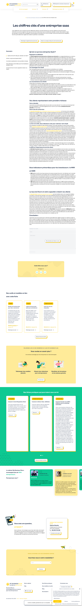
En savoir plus (41, 379)
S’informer (44, 9)
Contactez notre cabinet (66, 586)
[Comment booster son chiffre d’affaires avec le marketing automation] (65, 423)
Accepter (57, 601)
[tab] (41, 455)
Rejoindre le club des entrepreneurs (62, 3)
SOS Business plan (44, 4)
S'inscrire (41, 569)
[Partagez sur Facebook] (37, 272)
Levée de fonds (38, 17)
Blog (43, 589)
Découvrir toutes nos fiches (41, 460)
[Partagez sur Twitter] (45, 272)
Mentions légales (23, 598)
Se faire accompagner (23, 9)
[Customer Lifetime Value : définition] (41, 423)
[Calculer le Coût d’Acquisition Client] (17, 423)
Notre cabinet (27, 583)
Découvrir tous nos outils (41, 336)
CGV (18, 598)
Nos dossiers (45, 591)
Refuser (66, 601)
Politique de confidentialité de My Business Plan (70, 603)
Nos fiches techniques (31, 17)
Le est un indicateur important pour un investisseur (45, 111)
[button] (79, 588)
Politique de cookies (58, 603)
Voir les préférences (75, 601)
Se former (34, 9)
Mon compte (28, 590)
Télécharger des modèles (57, 9)
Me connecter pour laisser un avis (52, 240)
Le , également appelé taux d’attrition (41, 194)
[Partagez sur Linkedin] (41, 272)
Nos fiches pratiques (47, 583)
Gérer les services (57, 598)
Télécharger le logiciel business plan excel (29, 40)
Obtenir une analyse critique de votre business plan (51, 40)
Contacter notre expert (55, 533)
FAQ (25, 586)
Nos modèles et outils (47, 586)
